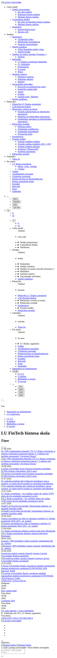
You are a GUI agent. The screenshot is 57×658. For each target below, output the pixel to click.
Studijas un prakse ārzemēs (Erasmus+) (37, 269)
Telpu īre (21, 327)
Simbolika (22, 366)
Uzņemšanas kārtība (29, 245)
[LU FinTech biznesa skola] (11, 2)
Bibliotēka (24, 271)
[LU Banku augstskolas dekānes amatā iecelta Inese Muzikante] (28, 536)
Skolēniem (24, 247)
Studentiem (25, 264)
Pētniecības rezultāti (28, 303)
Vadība (21, 346)
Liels (15, 205)
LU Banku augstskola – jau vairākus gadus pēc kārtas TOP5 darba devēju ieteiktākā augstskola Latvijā (27, 494)
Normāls (16, 202)
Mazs (15, 199)
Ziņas (20, 363)
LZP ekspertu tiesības (27, 298)
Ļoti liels (16, 208)
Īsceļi (15, 371)
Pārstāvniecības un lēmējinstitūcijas (33, 353)
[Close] (2, 656)
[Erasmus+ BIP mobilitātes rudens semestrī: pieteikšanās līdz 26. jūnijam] (28, 548)
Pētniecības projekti (26, 310)
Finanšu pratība (26, 308)
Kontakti (21, 358)
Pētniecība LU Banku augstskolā (32, 295)
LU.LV (21, 374)
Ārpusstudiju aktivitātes (30, 276)
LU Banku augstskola (29, 343)
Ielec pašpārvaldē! (9, 591)
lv (8, 210)
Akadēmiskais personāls (28, 348)
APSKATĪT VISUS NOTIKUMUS (17, 618)
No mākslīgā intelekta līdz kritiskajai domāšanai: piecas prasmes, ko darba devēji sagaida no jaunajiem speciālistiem (27, 482)
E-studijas (22, 376)
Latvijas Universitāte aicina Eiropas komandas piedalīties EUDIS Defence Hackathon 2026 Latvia (26, 470)
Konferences (23, 305)
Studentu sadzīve (27, 274)
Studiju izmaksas (27, 266)
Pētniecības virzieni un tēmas (32, 300)
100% (21, 390)
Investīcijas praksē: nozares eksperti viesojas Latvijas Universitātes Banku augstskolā (24, 554)
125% (21, 393)
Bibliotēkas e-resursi (26, 379)
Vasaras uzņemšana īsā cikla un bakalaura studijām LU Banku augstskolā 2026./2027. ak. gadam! (28, 519)
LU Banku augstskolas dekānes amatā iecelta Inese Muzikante (28, 531)
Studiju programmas (29, 242)
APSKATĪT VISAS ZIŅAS (13, 581)
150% (21, 395)
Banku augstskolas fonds (28, 356)
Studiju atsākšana (25, 279)
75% (20, 387)
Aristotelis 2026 (8, 601)
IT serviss (22, 381)
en (19, 226)
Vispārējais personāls (27, 351)
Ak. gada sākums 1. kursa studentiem (17, 611)
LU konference (13, 414)
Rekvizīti (22, 361)
